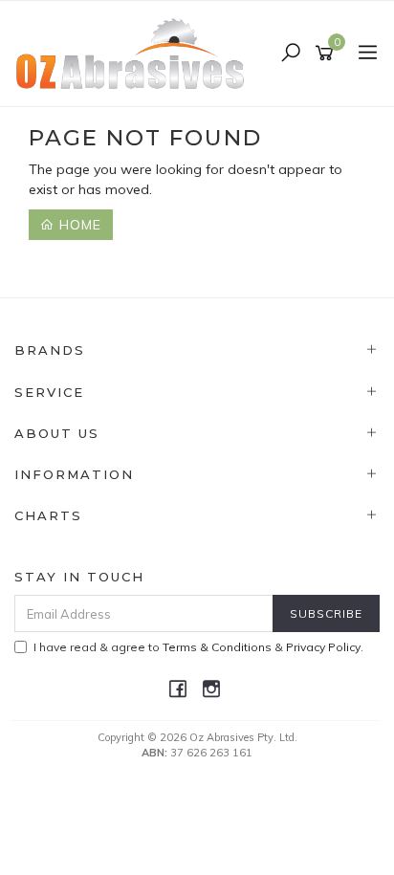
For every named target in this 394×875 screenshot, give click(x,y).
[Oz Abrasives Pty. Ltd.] (134, 52)
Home (78, 224)
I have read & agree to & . (198, 647)
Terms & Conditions (217, 647)
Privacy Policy (323, 647)
